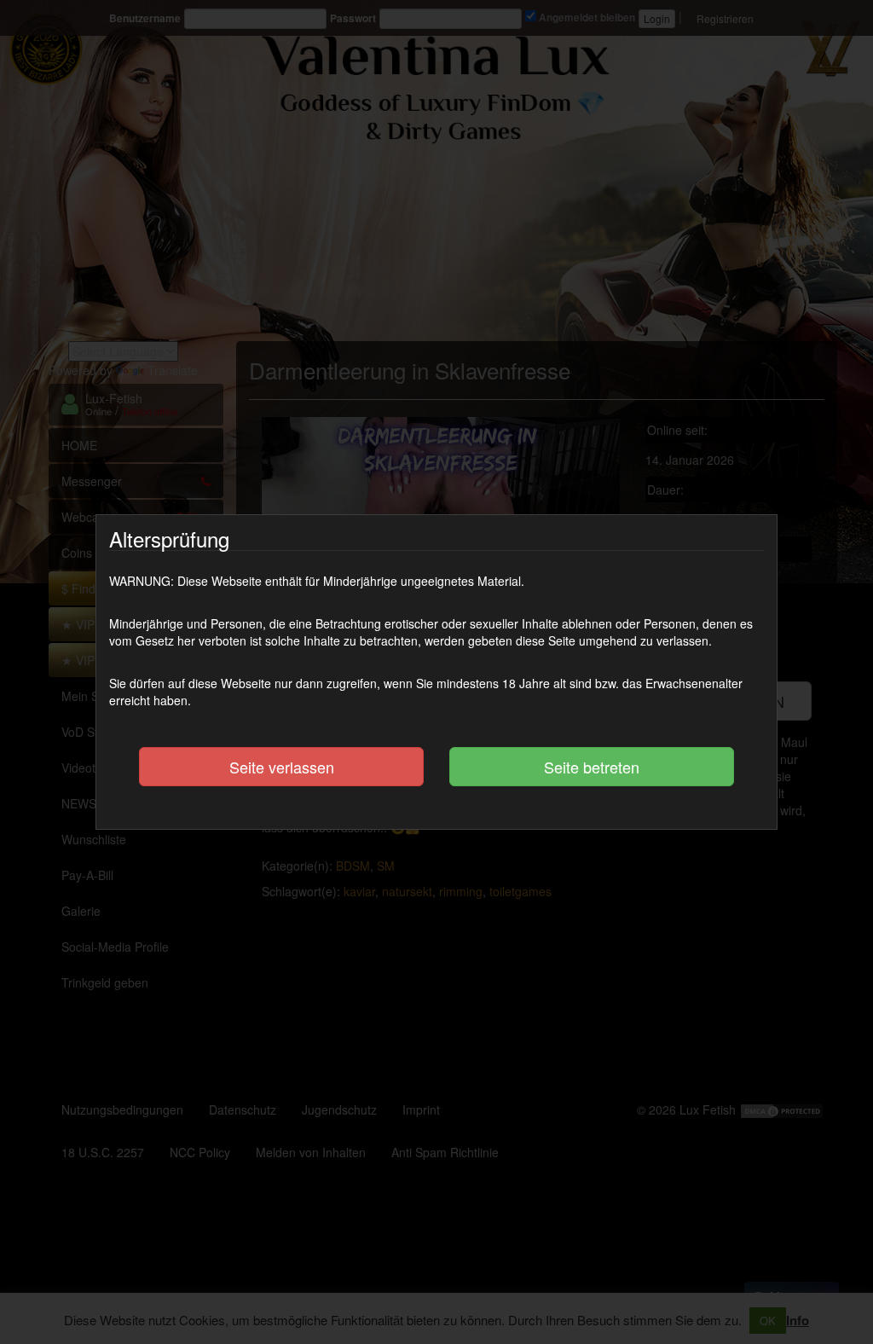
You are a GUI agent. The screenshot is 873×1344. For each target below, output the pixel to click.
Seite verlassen (281, 767)
